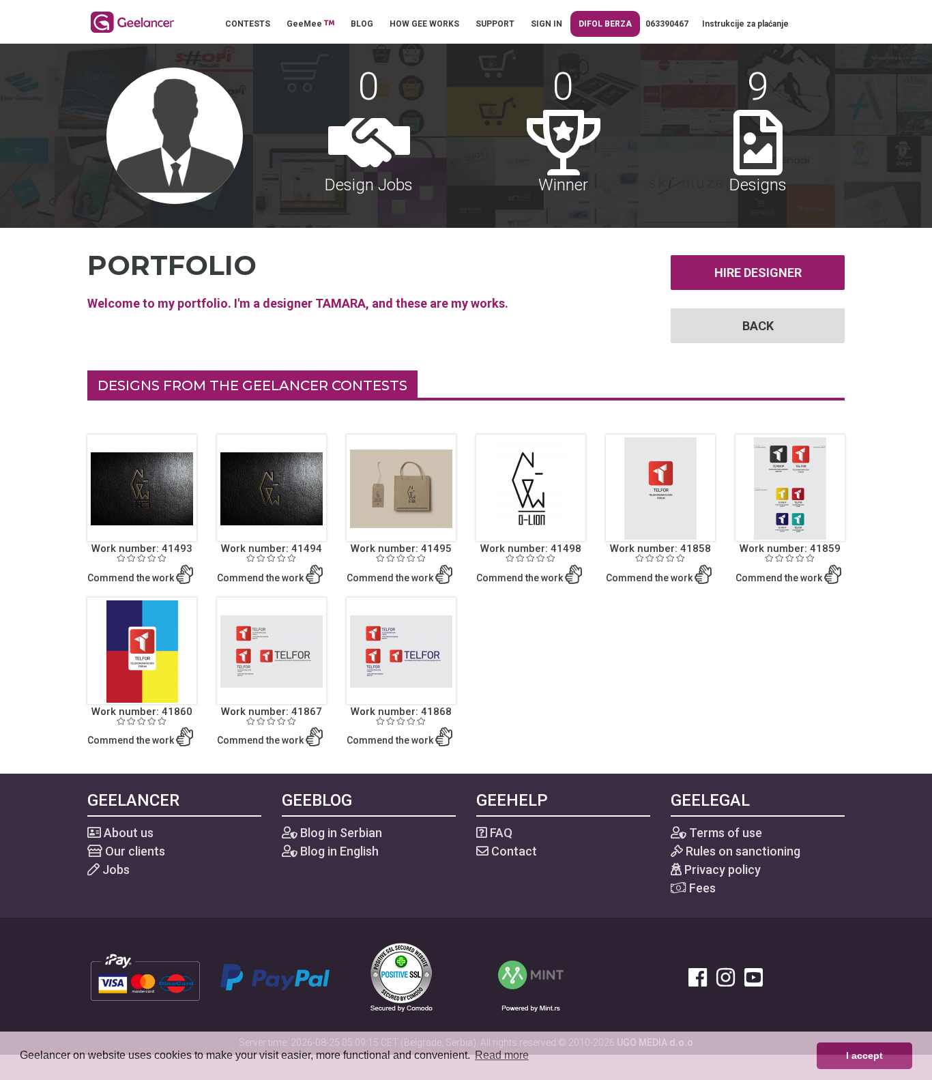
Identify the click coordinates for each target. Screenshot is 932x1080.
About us (127, 833)
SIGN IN (546, 24)
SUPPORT (495, 24)
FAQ (499, 833)
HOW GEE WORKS (424, 24)
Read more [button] (502, 1055)
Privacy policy (721, 869)
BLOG (362, 24)
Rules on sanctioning (741, 851)
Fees (701, 888)
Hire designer (758, 272)
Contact (513, 851)
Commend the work (131, 577)
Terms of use (724, 833)
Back (758, 326)
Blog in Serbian (339, 833)
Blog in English (338, 851)
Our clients (133, 851)
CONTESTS (247, 24)
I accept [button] (864, 1055)
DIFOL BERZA (605, 24)
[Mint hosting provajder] (531, 976)
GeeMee (305, 24)
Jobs (115, 869)
